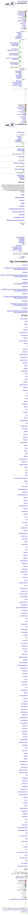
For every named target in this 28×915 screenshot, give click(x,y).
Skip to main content (22, 1)
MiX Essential (15, 45)
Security (19, 35)
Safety (19, 34)
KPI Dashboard (14, 64)
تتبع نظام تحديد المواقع (12, 50)
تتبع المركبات (15, 48)
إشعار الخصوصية (15, 909)
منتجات (22, 39)
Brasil (23, 16)
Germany (24, 24)
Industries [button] (22, 179)
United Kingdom (21, 14)
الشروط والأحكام (23, 909)
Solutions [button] (22, 134)
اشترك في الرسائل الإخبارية (16, 899)
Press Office (18, 76)
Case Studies (18, 72)
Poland (24, 27)
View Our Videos (20, 237)
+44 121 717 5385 (20, 877)
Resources (22, 69)
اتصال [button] (23, 244)
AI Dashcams (15, 59)
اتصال (23, 79)
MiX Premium (15, 44)
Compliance (18, 36)
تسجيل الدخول (20, 132)
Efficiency (19, 32)
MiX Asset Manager (13, 54)
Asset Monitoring (14, 53)
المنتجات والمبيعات (16, 85)
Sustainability (18, 38)
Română (23, 28)
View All (22, 191)
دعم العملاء (18, 80)
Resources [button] (22, 223)
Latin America (21, 18)
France (24, 26)
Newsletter (18, 77)
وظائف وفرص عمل (16, 82)
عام (20, 86)
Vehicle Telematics (13, 42)
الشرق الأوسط (21, 11)
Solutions (22, 31)
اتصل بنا (25, 899)
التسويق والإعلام (17, 83)
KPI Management (14, 62)
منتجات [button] (22, 142)
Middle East (23, 23)
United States (21, 12)
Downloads (18, 75)
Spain (24, 22)
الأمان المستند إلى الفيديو (12, 58)
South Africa (22, 15)
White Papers (18, 71)
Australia (24, 19)
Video (20, 73)
